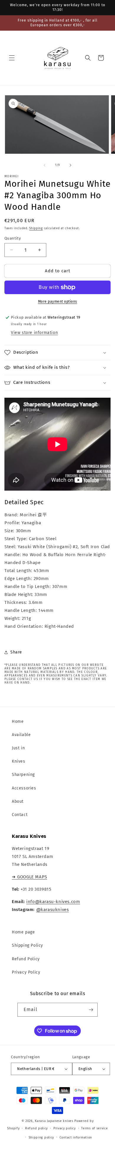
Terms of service (94, 1128)
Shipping (36, 228)
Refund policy (36, 1128)
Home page (23, 932)
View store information (34, 332)
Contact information (76, 1137)
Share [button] (16, 652)
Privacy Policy (26, 972)
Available (21, 734)
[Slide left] (44, 165)
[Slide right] (70, 165)
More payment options (57, 301)
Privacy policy (64, 1128)
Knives (18, 761)
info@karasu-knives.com (53, 901)
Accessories (24, 788)
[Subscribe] (90, 1010)
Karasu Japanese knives (54, 1121)
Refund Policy (26, 958)
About (18, 801)
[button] (11, 57)
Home (18, 721)
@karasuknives (52, 909)
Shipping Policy (27, 945)
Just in (18, 748)
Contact (19, 814)
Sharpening (23, 774)
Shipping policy (41, 1137)
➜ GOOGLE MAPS (29, 876)
